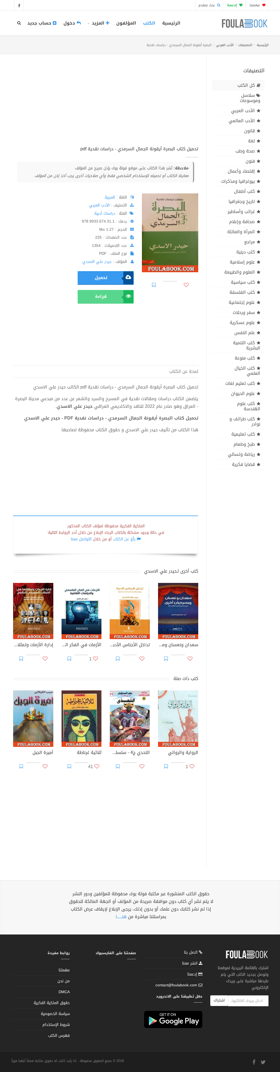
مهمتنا (255, 5)
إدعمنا (192, 974)
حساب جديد (40, 23)
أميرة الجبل (43, 753)
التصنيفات (245, 45)
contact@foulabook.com (176, 985)
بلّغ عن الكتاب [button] (124, 539)
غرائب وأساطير (241, 211)
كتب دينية (245, 252)
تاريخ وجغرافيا (242, 201)
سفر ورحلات (244, 312)
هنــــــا (121, 916)
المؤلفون (126, 23)
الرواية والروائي (183, 753)
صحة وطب (245, 151)
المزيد (98, 23)
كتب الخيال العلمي (247, 371)
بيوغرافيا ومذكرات (238, 181)
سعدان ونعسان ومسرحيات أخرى (178, 645)
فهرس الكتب (59, 1035)
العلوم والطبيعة (239, 272)
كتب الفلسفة (242, 292)
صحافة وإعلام (242, 221)
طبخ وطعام (244, 444)
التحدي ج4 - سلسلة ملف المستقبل (130, 753)
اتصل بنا (191, 953)
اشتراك (219, 1000)
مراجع (249, 242)
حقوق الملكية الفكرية (52, 1003)
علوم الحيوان (243, 393)
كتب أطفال (244, 191)
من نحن (63, 981)
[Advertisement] (105, 106)
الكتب (149, 23)
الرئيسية (171, 23)
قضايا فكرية (243, 464)
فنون (250, 161)
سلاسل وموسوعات (250, 98)
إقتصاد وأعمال (241, 171)
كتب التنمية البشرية (246, 345)
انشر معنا (190, 963)
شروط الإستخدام (56, 1024)
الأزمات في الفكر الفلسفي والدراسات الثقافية (82, 645)
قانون (249, 131)
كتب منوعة (245, 358)
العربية (110, 197)
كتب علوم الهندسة (248, 406)
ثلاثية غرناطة (89, 753)
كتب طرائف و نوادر (244, 421)
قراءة (101, 296)
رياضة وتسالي (241, 454)
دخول (70, 23)
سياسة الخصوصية (55, 1013)
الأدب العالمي (242, 120)
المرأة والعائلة (241, 231)
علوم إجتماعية (242, 302)
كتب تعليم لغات (240, 383)
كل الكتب (246, 85)
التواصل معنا (81, 539)
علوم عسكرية (242, 322)
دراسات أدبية (104, 213)
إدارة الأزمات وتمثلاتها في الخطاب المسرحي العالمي (33, 645)
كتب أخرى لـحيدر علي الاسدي (171, 571)
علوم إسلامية (242, 262)
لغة (251, 141)
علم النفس (244, 332)
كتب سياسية (243, 282)
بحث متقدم (207, 5)
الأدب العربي (225, 45)
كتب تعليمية (243, 434)
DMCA (64, 992)
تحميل (101, 277)
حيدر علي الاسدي (97, 261)
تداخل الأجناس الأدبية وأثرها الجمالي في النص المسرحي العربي (130, 645)
